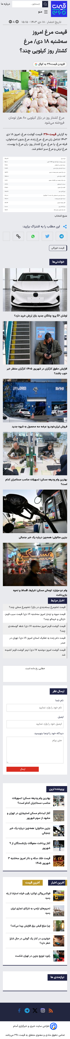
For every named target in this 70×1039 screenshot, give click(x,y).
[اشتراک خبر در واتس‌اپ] (33, 236)
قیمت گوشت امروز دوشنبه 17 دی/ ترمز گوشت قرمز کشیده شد (35, 652)
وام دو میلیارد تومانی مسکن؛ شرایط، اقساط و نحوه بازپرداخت (40, 593)
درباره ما (6, 4)
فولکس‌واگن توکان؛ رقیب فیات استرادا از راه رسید (28, 896)
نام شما (59, 700)
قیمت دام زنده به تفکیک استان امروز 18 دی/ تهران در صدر (37, 640)
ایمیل (61, 717)
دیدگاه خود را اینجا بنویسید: (49, 733)
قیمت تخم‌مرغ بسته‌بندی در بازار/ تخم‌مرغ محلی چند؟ (37, 607)
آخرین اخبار (57, 883)
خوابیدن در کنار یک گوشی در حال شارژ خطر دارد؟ (30, 941)
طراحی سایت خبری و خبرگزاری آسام (31, 1026)
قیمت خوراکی (57, 248)
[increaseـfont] (17, 21)
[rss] (51, 1010)
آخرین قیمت (32, 883)
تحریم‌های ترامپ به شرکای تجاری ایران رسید (30, 911)
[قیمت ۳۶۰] (59, 9)
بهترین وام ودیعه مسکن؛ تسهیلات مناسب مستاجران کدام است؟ (36, 482)
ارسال (22, 769)
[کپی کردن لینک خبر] (18, 236)
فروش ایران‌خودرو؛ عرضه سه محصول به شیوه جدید (39, 427)
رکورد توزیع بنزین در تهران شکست (32, 956)
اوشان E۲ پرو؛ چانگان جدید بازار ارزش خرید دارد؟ (40, 316)
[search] (45, 4)
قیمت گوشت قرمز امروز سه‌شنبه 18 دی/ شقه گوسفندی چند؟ (36, 628)
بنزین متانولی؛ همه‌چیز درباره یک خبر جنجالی (43, 537)
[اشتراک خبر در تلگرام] (61, 236)
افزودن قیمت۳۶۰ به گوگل (51, 64)
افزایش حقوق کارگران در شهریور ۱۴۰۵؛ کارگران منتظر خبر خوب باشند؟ (37, 371)
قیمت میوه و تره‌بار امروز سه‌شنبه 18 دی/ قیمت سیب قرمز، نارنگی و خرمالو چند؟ (35, 616)
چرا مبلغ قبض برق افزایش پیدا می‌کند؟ (30, 926)
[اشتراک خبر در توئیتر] (47, 236)
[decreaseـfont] (10, 21)
